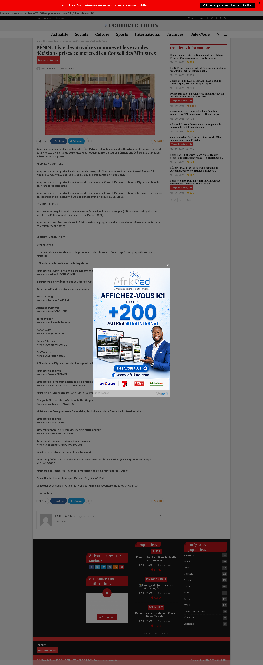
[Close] (168, 265)
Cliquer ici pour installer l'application (227, 5)
